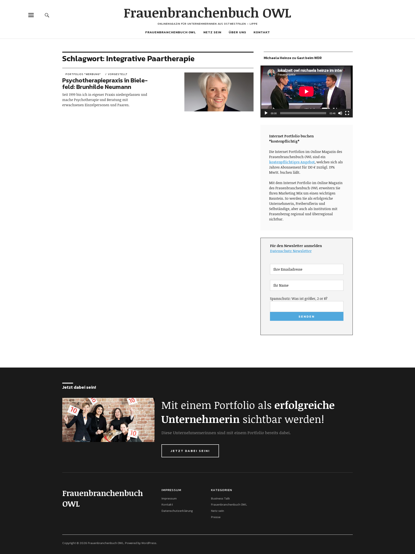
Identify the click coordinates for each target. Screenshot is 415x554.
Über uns (237, 32)
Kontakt (262, 32)
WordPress (148, 543)
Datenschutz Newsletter (291, 251)
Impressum (169, 498)
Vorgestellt (118, 74)
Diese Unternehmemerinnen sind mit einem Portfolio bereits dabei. (226, 432)
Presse (215, 517)
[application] (306, 91)
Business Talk (220, 498)
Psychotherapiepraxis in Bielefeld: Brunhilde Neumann (105, 84)
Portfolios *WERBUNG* (83, 74)
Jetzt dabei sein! (190, 450)
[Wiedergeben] (266, 113)
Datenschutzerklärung (177, 511)
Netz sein (212, 32)
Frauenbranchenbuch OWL (207, 12)
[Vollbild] (347, 113)
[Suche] (47, 15)
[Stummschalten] (340, 113)
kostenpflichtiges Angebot (292, 162)
